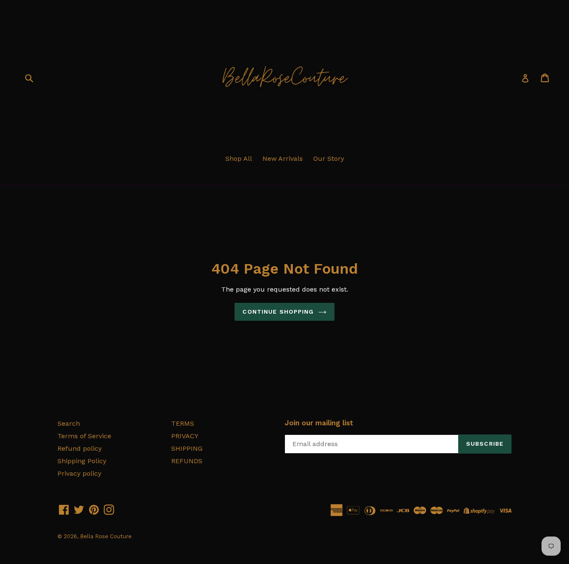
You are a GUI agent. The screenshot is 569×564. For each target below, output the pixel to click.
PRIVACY (184, 436)
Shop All (238, 158)
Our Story (328, 158)
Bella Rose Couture (106, 536)
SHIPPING (186, 448)
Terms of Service (84, 436)
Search (68, 423)
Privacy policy (79, 473)
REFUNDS (186, 461)
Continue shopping (278, 311)
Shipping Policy (81, 461)
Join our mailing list (318, 423)
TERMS (182, 423)
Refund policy (79, 448)
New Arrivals (282, 158)
